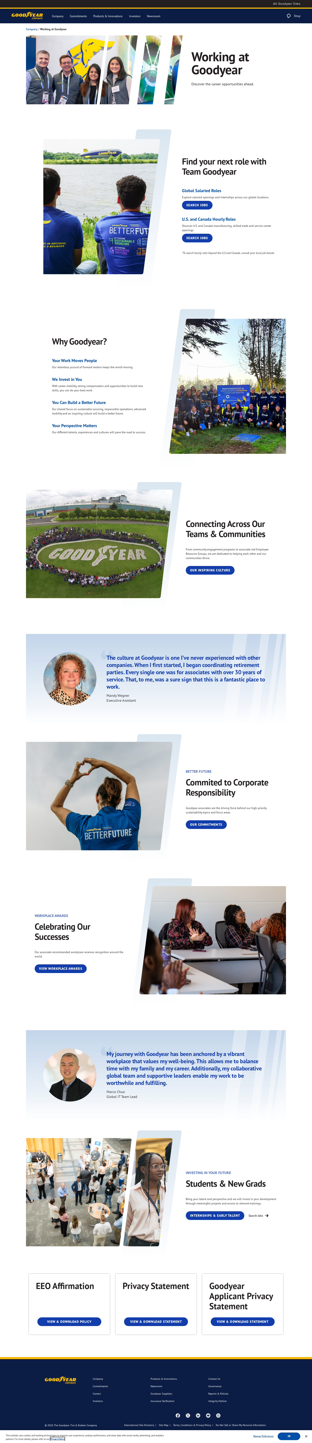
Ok (289, 1436)
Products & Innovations (108, 16)
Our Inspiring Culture (210, 570)
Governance (214, 1386)
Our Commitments (206, 824)
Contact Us (214, 1378)
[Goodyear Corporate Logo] (27, 16)
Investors (134, 16)
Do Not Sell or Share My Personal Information (241, 1425)
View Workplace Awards (60, 969)
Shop (297, 16)
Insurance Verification (162, 1401)
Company (57, 16)
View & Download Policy (69, 1322)
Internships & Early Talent (215, 1215)
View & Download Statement (156, 1322)
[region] (156, 1436)
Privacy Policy (57, 1439)
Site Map (163, 1425)
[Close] (306, 1436)
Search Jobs (197, 205)
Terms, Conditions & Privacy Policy (192, 1425)
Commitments (78, 16)
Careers (97, 1393)
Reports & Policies (218, 1393)
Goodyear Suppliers (161, 1393)
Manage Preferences (263, 1436)
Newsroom (153, 16)
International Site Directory (139, 1425)
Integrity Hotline (217, 1401)
